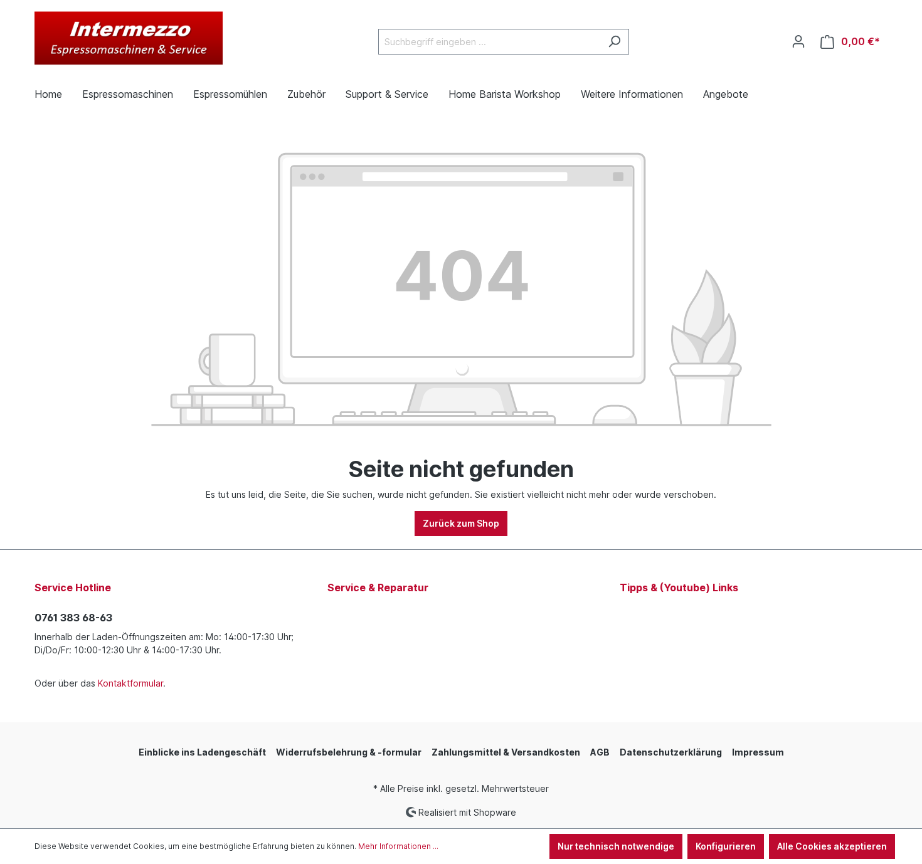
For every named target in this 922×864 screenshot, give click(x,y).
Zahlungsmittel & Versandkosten (506, 752)
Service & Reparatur (377, 587)
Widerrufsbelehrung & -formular (348, 752)
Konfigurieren (726, 846)
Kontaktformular (130, 683)
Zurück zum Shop (461, 523)
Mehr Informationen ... (398, 846)
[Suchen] (614, 42)
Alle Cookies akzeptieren (832, 846)
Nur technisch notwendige (616, 846)
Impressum (758, 752)
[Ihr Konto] (798, 41)
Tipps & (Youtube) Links (679, 587)
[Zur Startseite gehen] (128, 38)
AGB (600, 752)
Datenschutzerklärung (671, 752)
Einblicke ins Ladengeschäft (202, 752)
